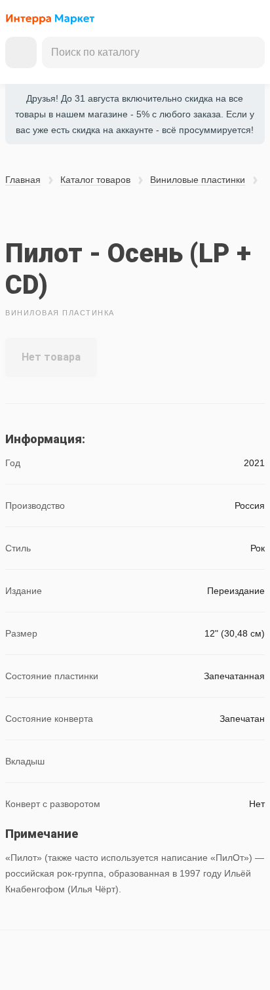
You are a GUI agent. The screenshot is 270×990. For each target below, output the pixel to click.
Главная (23, 179)
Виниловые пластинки (197, 179)
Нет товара (51, 357)
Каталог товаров (95, 179)
